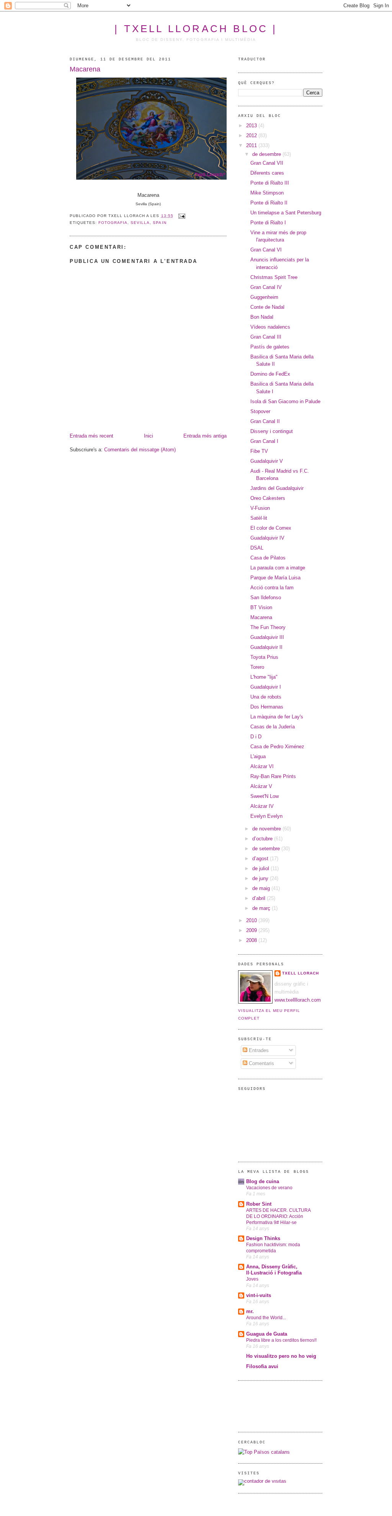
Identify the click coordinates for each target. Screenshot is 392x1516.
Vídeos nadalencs (270, 327)
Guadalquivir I (265, 687)
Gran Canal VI (266, 250)
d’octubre (263, 839)
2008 (252, 940)
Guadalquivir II (266, 647)
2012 (252, 135)
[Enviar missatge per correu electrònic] (181, 216)
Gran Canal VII (266, 163)
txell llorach (300, 973)
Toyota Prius (264, 657)
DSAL (256, 548)
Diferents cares (267, 173)
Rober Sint (258, 1204)
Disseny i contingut (271, 431)
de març (262, 908)
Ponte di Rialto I (268, 222)
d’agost (261, 858)
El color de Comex (270, 528)
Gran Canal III (265, 337)
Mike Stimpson (267, 193)
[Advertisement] (261, 1405)
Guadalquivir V (266, 461)
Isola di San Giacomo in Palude (285, 401)
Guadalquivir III (267, 637)
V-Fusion (260, 508)
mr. (250, 1311)
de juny (261, 878)
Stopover (260, 411)
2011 (252, 145)
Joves (252, 1279)
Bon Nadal (261, 317)
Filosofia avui (262, 1366)
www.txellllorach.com (297, 1000)
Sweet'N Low (264, 796)
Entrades (258, 1050)
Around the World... (266, 1317)
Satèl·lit (258, 518)
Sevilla (140, 223)
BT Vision (261, 607)
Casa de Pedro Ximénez (277, 746)
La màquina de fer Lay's (276, 717)
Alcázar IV (262, 806)
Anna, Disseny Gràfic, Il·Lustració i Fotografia (274, 1270)
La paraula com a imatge (277, 568)
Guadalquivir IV (267, 538)
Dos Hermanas (266, 707)
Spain (159, 223)
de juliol (261, 868)
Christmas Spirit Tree (273, 277)
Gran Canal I (264, 441)
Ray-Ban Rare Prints (273, 776)
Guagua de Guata (266, 1334)
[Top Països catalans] (264, 1452)
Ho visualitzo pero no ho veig (281, 1356)
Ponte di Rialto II (268, 203)
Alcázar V (261, 786)
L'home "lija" (264, 677)
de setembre (266, 848)
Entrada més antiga (205, 436)
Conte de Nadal (267, 307)
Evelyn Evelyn (266, 816)
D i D (255, 736)
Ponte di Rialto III (269, 183)
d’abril (259, 898)
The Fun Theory (268, 627)
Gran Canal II (265, 421)
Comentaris (260, 1063)
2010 (252, 920)
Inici (148, 436)
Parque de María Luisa (275, 577)
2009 (252, 930)
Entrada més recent (91, 436)
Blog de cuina (262, 1181)
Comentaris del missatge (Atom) (140, 449)
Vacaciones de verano (269, 1187)
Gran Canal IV (266, 287)
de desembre (267, 154)
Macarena (85, 69)
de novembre (267, 829)
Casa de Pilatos (268, 558)
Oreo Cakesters (267, 498)
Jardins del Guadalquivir (277, 488)
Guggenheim (264, 297)
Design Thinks (263, 1238)
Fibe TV (259, 451)
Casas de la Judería (272, 727)
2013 (252, 125)
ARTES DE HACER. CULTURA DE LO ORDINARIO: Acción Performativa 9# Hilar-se (278, 1216)
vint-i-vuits (258, 1295)
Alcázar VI (262, 766)
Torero (257, 667)
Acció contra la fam (272, 587)
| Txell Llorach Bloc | (195, 28)
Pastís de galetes (269, 347)
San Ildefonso (265, 597)
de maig (261, 888)
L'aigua (258, 756)
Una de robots (265, 697)
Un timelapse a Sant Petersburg (285, 213)
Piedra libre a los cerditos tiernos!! (281, 1340)
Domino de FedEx (270, 374)
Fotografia (112, 223)
